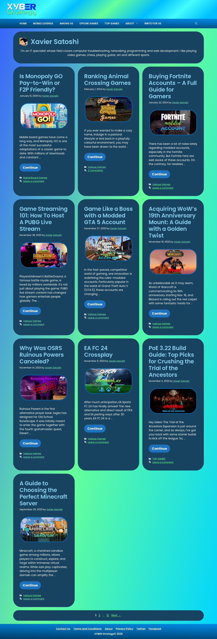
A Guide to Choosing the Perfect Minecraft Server (43, 493)
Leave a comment (33, 181)
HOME (23, 23)
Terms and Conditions (87, 628)
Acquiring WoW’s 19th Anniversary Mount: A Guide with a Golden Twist (173, 222)
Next (116, 615)
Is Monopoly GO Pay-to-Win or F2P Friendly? (41, 82)
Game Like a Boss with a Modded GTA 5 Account (108, 215)
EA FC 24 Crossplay (98, 351)
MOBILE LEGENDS (43, 23)
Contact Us (63, 628)
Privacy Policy (124, 628)
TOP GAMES (112, 23)
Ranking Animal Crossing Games (107, 79)
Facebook (155, 628)
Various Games (97, 167)
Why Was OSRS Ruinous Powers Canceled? (42, 354)
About (109, 628)
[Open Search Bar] (196, 23)
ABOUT (129, 23)
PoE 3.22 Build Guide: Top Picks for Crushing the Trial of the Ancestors (171, 361)
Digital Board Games (35, 177)
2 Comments (95, 170)
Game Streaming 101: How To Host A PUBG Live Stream (44, 219)
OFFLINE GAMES (88, 23)
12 (108, 615)
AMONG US (66, 23)
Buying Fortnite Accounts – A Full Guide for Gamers (173, 86)
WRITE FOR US (152, 23)
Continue (30, 167)
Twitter (141, 628)
